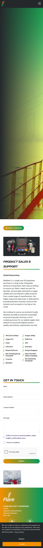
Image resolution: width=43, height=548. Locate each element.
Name (5, 386)
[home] (3, 3)
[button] (39, 3)
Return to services (14, 228)
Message (6, 418)
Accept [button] (22, 544)
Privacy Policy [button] (19, 532)
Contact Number (8, 407)
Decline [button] (21, 539)
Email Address (8, 397)
